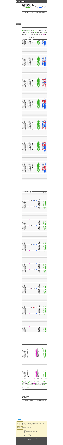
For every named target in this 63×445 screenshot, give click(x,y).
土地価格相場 (17, 24)
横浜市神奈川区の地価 (24, 397)
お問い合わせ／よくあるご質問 (27, 435)
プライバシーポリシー (38, 435)
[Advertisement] (18, 13)
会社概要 (33, 435)
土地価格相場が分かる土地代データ (31, 439)
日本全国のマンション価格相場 (25, 396)
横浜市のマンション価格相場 (25, 390)
